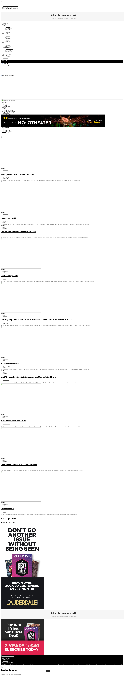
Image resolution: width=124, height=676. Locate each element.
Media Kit (6, 659)
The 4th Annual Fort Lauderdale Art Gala (18, 231)
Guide (4, 42)
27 (13, 522)
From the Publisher (8, 52)
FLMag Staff (5, 178)
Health (8, 36)
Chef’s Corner (9, 49)
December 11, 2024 (6, 366)
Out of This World (8, 218)
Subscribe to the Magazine (10, 6)
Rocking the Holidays (10, 363)
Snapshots (8, 46)
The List (5, 58)
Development (9, 110)
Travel (8, 41)
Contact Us (6, 658)
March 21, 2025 (6, 177)
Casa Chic (8, 34)
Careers (5, 661)
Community (9, 28)
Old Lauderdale (7, 56)
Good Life (6, 33)
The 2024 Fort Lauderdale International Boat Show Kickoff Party (28, 377)
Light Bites (9, 51)
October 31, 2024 (6, 380)
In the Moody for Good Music (13, 421)
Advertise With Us (8, 662)
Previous (4, 522)
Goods (5, 55)
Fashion (5, 24)
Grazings (8, 50)
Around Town (7, 54)
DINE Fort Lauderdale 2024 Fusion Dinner (19, 464)
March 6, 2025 (5, 221)
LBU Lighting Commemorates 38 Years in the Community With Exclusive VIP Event (36, 319)
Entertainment (10, 43)
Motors (8, 37)
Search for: (2, 667)
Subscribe (5, 60)
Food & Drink (6, 47)
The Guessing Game (9, 275)
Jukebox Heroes (7, 508)
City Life (5, 25)
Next (15, 522)
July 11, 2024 (5, 511)
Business (8, 27)
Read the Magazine (8, 7)
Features (5, 23)
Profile (8, 32)
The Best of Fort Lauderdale (11, 8)
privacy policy (120, 664)
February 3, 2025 (6, 322)
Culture (8, 29)
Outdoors (8, 38)
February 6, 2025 (6, 278)
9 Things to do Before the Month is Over (17, 174)
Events (8, 45)
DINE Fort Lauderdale (9, 9)
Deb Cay (4, 222)
